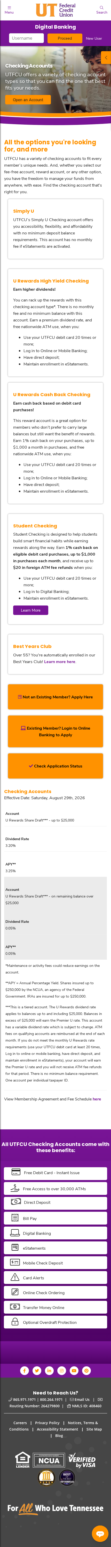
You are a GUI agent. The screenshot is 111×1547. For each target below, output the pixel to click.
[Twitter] (37, 1370)
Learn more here (59, 661)
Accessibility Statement (57, 1429)
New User (94, 38)
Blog (59, 1435)
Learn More (31, 610)
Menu (9, 12)
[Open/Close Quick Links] (106, 57)
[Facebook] (24, 1370)
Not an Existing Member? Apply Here (57, 696)
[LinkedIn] (49, 1370)
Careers (20, 1422)
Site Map (94, 1429)
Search (101, 12)
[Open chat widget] (100, 1534)
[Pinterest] (86, 1370)
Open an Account (28, 99)
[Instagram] (61, 1370)
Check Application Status (57, 766)
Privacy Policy (47, 1422)
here (97, 1098)
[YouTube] (74, 1370)
